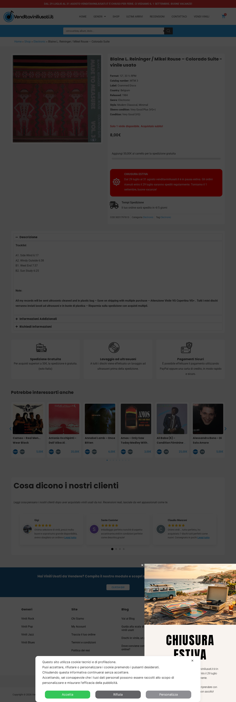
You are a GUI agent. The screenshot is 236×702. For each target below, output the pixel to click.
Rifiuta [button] (118, 694)
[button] (142, 565)
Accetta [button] (67, 694)
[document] (118, 351)
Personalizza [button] (168, 694)
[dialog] (118, 679)
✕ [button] (192, 660)
